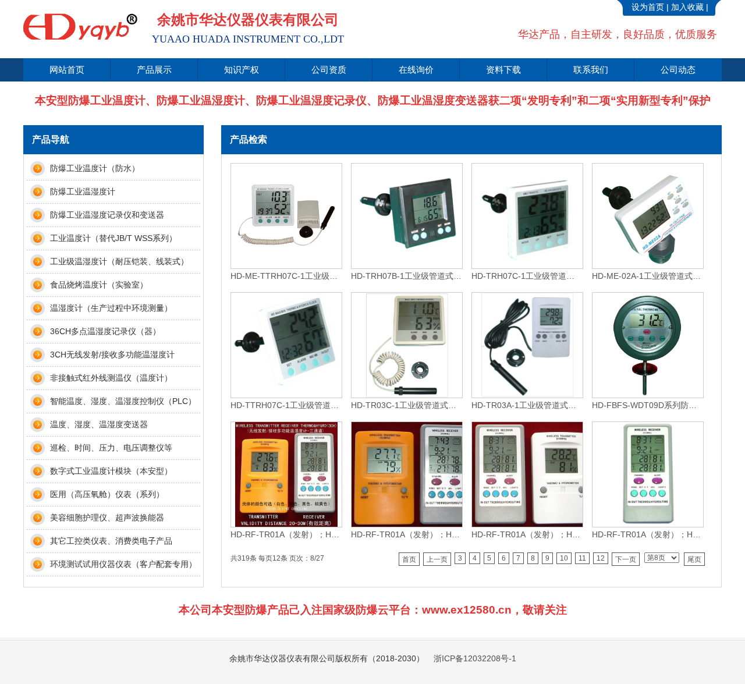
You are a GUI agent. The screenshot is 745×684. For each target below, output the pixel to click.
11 (582, 558)
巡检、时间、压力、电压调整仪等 (111, 447)
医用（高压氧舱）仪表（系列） (107, 494)
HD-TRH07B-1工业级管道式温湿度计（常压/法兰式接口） (406, 276)
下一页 (625, 559)
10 (564, 558)
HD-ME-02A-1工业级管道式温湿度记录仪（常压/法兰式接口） (647, 276)
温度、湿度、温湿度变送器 (99, 424)
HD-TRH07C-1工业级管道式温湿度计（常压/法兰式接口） (526, 276)
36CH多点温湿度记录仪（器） (105, 331)
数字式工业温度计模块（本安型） (111, 471)
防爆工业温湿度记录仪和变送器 (107, 214)
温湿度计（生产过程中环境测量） (111, 308)
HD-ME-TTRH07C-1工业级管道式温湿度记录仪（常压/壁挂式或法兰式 (285, 276)
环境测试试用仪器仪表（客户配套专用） (123, 564)
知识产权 (241, 70)
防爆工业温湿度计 (82, 191)
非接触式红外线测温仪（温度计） (111, 377)
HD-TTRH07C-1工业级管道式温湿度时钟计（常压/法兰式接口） (285, 405)
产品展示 (154, 70)
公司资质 (328, 70)
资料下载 (503, 70)
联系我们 (590, 70)
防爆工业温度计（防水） (95, 168)
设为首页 (648, 7)
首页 (409, 559)
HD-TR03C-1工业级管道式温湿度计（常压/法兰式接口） (406, 405)
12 (601, 558)
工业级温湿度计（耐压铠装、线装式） (119, 261)
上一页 (437, 559)
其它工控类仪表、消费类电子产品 (111, 540)
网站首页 (66, 70)
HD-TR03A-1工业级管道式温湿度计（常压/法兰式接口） (526, 405)
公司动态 (678, 70)
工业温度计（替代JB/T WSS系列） (113, 238)
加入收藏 (687, 7)
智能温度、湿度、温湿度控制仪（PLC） (123, 401)
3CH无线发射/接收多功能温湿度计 (112, 354)
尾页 (694, 559)
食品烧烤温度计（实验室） (99, 284)
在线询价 (416, 70)
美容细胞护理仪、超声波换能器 (107, 517)
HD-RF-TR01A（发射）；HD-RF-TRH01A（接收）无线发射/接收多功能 (285, 534)
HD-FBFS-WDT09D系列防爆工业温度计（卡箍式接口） (647, 405)
